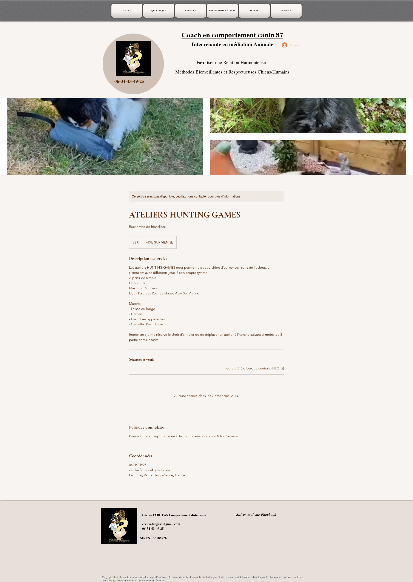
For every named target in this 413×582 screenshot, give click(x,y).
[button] (190, 11)
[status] (254, 368)
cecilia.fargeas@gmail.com (161, 523)
